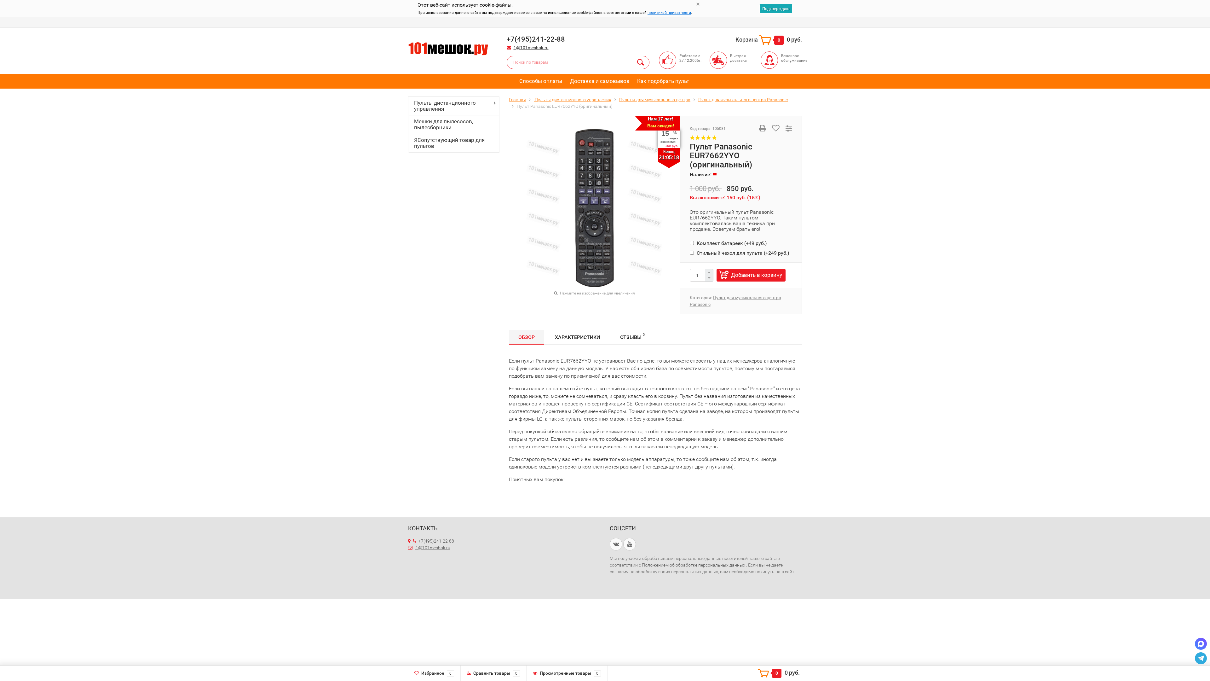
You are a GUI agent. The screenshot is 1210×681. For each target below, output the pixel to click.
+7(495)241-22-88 (436, 541)
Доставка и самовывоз (599, 81)
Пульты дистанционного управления (445, 106)
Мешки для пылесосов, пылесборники (443, 124)
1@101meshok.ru (531, 47)
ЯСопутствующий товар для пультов (449, 143)
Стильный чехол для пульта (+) (742, 253)
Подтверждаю (776, 8)
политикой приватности (669, 12)
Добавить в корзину (756, 275)
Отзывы (632, 336)
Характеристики (577, 337)
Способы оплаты (540, 81)
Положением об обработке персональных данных (694, 565)
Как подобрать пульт (663, 81)
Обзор (526, 337)
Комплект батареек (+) (731, 243)
